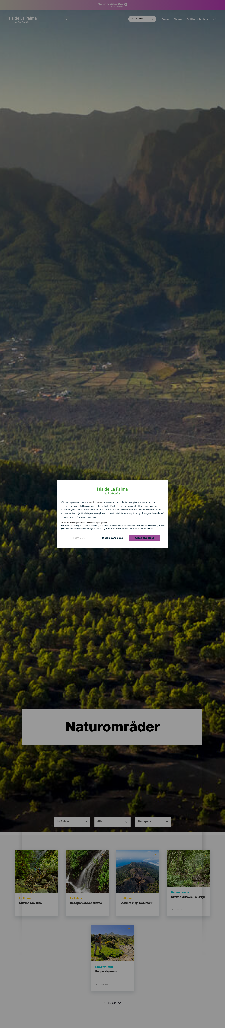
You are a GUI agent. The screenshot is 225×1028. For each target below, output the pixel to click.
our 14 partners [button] (96, 502)
